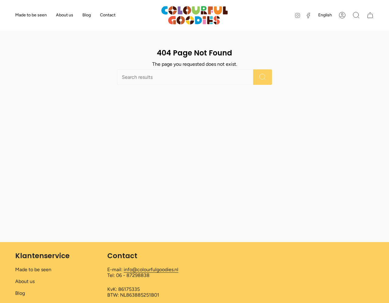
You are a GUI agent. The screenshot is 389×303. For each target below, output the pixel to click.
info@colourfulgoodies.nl (151, 269)
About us (25, 281)
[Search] (262, 77)
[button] (356, 15)
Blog (20, 293)
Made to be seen (33, 269)
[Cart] (370, 15)
